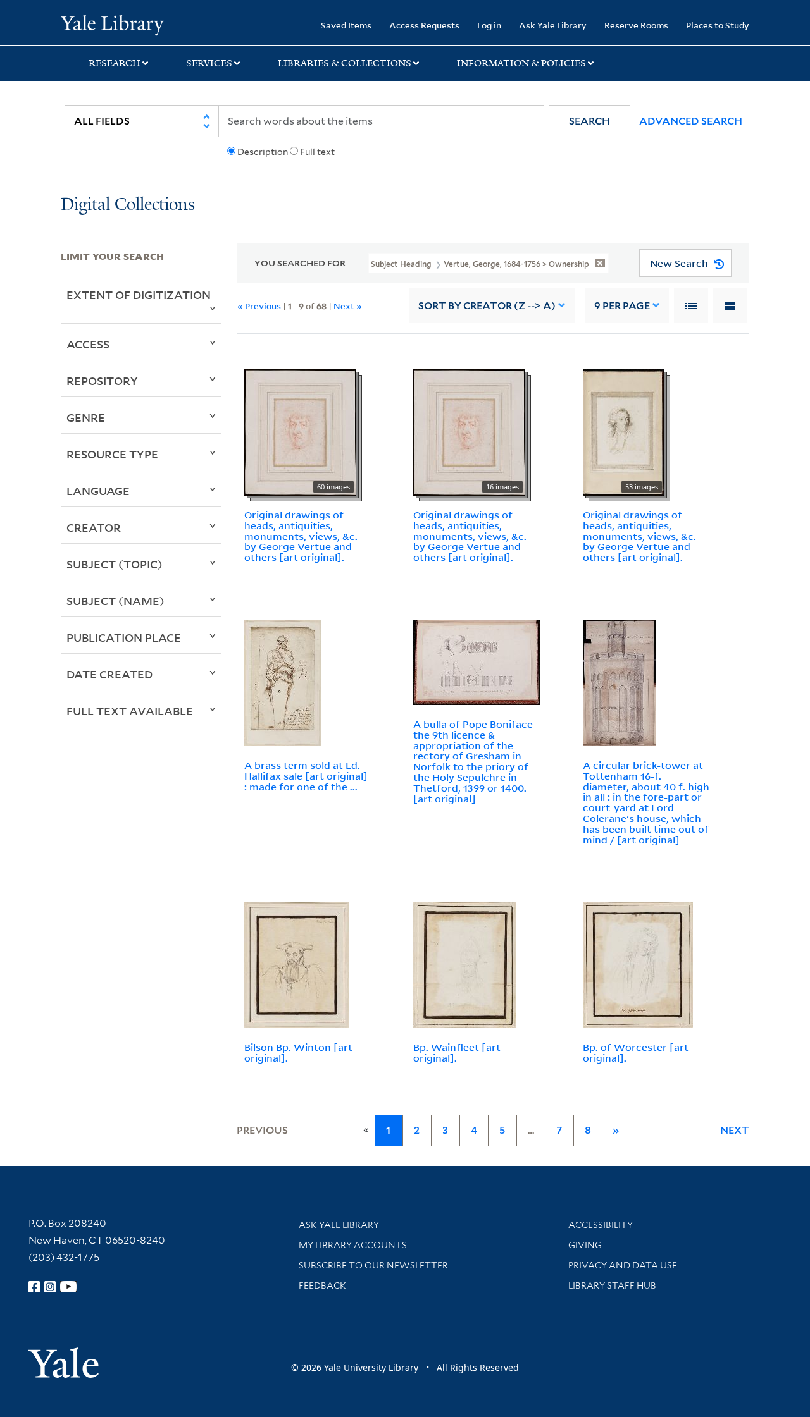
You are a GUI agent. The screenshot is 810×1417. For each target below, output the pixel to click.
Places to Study (717, 25)
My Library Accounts (353, 1245)
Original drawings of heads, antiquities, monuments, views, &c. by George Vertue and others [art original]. (301, 535)
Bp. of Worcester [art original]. (635, 1052)
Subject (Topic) (114, 564)
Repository (102, 380)
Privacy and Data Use (622, 1265)
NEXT (734, 1130)
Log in (489, 25)
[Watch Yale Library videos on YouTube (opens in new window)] (68, 1286)
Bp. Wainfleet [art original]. (457, 1052)
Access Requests (424, 25)
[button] (589, 121)
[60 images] (300, 431)
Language (98, 490)
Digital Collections (128, 205)
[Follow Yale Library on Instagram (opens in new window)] (50, 1286)
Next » (347, 306)
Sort (487, 306)
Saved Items (346, 25)
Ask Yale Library (553, 25)
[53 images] (623, 431)
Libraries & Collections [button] (344, 63)
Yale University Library (112, 24)
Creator (93, 527)
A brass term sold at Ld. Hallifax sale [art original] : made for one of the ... (306, 776)
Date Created (109, 674)
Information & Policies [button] (521, 63)
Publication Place (123, 637)
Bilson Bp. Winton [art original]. (298, 1052)
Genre (85, 417)
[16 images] (469, 431)
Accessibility (600, 1225)
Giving (585, 1245)
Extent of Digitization (138, 294)
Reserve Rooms (636, 25)
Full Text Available (129, 710)
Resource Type (112, 454)
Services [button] (209, 63)
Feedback (322, 1285)
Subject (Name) (115, 600)
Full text (317, 152)
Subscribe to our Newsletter (373, 1265)
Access (87, 344)
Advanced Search (690, 121)
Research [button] (114, 63)
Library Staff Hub (612, 1285)
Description (262, 152)
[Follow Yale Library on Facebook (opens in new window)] (34, 1286)
